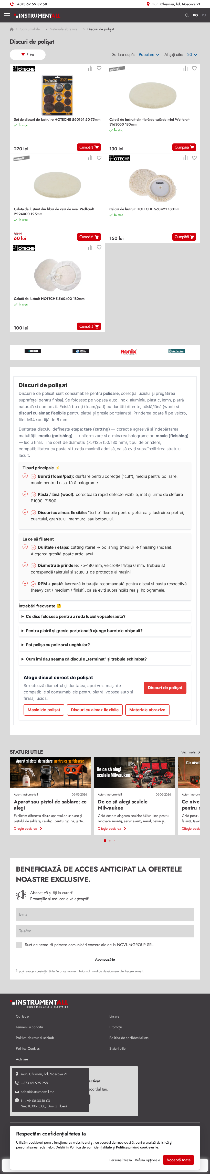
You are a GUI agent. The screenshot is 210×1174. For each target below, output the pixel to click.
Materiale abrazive (63, 29)
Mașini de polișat (44, 709)
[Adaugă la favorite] (99, 69)
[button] (187, 15)
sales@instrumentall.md (38, 1091)
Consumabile (30, 29)
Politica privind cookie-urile (137, 1147)
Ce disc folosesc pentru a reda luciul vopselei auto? (75, 616)
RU (204, 15)
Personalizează (120, 1160)
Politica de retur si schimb (35, 1037)
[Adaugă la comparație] (90, 69)
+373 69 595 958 (34, 1082)
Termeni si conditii (29, 1027)
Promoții (115, 1027)
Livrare (114, 1016)
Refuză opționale (147, 1160)
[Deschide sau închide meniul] (7, 15)
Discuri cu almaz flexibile (95, 709)
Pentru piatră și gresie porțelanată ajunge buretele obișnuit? (84, 630)
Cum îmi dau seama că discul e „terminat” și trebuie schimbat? (86, 659)
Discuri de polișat (165, 687)
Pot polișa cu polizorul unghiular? (58, 644)
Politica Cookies (28, 1048)
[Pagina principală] (37, 15)
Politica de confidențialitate (129, 1037)
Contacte (22, 1016)
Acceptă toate (178, 1160)
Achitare (22, 1059)
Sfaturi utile (117, 1048)
